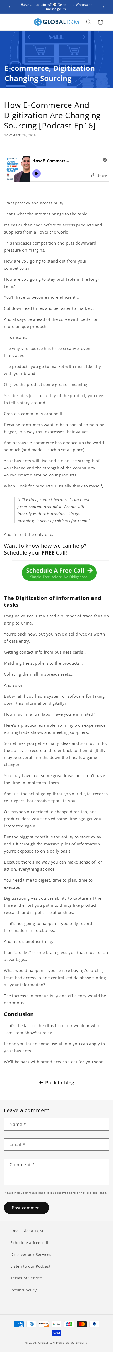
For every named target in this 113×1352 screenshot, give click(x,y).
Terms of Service (26, 1277)
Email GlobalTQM (27, 1230)
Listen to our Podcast (31, 1266)
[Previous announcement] (10, 7)
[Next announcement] (103, 7)
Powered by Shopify (72, 1342)
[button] (10, 22)
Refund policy (24, 1290)
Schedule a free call (29, 1242)
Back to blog (59, 1082)
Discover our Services (31, 1254)
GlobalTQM (46, 1342)
